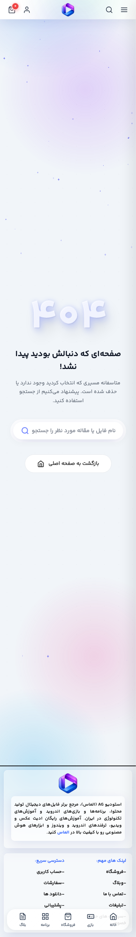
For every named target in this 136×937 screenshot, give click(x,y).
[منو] (124, 9)
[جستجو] (109, 9)
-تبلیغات (117, 905)
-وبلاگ (119, 883)
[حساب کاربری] (26, 9)
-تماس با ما (114, 894)
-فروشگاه (116, 871)
